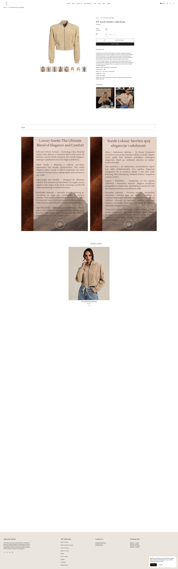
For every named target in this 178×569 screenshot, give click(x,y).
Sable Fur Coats (65, 551)
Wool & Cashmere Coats (67, 545)
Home (4, 7)
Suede (62, 553)
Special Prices (64, 565)
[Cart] (173, 3)
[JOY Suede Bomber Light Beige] (89, 273)
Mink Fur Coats (64, 542)
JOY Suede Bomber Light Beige (16, 7)
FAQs (23, 127)
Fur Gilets (63, 562)
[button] (73, 3)
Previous (40, 41)
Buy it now (115, 44)
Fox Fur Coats (64, 556)
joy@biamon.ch (99, 545)
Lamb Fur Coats (65, 548)
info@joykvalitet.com (100, 543)
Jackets (63, 559)
